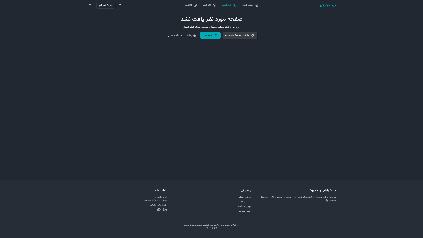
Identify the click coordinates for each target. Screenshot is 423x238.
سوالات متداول (244, 197)
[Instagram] (165, 209)
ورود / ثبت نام (105, 5)
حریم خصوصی (244, 211)
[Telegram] (159, 209)
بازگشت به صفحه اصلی (180, 35)
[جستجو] (120, 5)
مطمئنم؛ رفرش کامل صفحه (237, 35)
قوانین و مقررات (244, 206)
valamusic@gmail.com (155, 200)
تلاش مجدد (207, 35)
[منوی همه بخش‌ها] (90, 5)
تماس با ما (246, 202)
